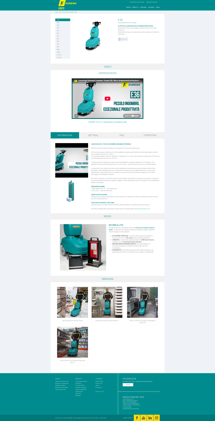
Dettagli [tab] (93, 135)
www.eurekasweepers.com (142, 209)
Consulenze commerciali (137, 2)
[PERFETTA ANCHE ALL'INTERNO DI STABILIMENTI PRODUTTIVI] (142, 317)
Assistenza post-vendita (61, 387)
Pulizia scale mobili (60, 389)
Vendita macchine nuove (61, 381)
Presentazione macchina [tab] (107, 73)
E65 (58, 41)
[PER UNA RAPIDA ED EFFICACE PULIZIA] (72, 317)
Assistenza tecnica (151, 2)
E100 (58, 52)
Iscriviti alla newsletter (67, 417)
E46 (58, 22)
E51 (58, 30)
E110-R (59, 57)
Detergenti (78, 395)
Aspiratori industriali (80, 387)
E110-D (59, 55)
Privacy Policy (102, 417)
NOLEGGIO (143, 7)
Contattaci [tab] (150, 135)
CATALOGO (124, 39)
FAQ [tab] (122, 135)
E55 (58, 28)
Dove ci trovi (58, 417)
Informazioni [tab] (65, 135)
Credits (97, 417)
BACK (56, 12)
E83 (58, 47)
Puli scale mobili (79, 385)
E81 (58, 39)
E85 (58, 49)
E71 (58, 36)
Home (60, 12)
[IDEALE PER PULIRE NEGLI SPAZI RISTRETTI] (107, 317)
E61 (58, 33)
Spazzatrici (78, 383)
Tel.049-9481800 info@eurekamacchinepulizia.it (131, 407)
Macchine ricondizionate (61, 383)
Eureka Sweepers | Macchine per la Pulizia (83, 417)
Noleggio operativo (60, 385)
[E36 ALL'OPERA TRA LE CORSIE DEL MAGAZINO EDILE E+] (72, 357)
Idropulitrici (78, 393)
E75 (58, 44)
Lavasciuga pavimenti (81, 381)
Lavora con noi (99, 391)
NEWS (158, 7)
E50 (58, 25)
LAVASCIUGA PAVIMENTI (68, 12)
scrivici (128, 384)
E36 (76, 12)
